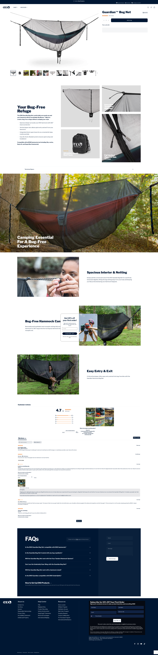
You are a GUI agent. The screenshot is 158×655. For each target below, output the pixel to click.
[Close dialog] (96, 315)
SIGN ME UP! (69, 333)
